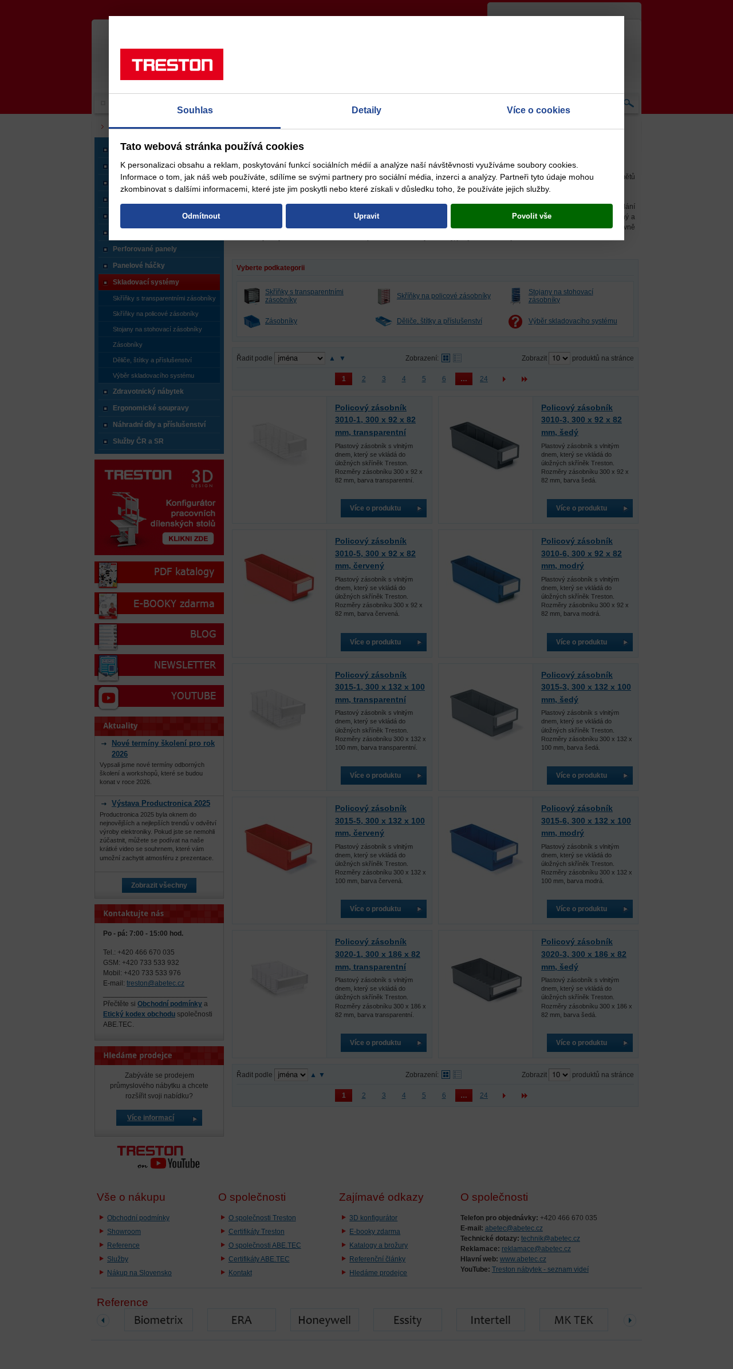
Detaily (366, 110)
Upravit (366, 216)
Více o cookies (538, 110)
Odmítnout (201, 216)
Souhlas (195, 110)
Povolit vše (531, 216)
